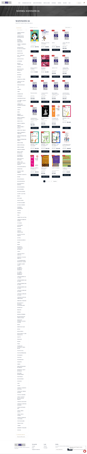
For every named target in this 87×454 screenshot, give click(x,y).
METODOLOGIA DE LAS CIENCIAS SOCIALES (21, 317)
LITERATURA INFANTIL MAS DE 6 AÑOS (21, 284)
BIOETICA (18, 72)
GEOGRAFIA (19, 228)
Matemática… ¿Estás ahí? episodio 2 (34, 145)
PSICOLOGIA (19, 357)
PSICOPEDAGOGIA (20, 359)
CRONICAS (19, 107)
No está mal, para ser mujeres (45, 119)
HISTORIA (19, 237)
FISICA (18, 215)
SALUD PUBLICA (20, 376)
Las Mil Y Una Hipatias (55, 167)
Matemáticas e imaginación (43, 68)
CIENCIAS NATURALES (21, 84)
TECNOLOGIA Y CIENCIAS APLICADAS (21, 392)
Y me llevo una (33, 42)
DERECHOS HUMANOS (21, 149)
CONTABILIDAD (19, 96)
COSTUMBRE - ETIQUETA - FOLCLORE (21, 101)
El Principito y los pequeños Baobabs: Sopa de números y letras (55, 119)
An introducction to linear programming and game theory (66, 94)
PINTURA (18, 341)
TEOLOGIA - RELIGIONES (21, 394)
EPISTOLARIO (19, 198)
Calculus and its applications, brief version (66, 68)
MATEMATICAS (19, 307)
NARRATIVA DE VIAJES (21, 326)
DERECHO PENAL (20, 142)
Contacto (33, 446)
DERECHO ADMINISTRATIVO (20, 115)
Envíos (33, 447)
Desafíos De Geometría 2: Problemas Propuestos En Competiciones (67, 168)
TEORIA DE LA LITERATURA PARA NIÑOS (21, 404)
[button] (84, 451)
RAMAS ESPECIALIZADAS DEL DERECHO (21, 367)
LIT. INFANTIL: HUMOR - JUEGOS (21, 265)
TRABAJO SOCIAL (20, 423)
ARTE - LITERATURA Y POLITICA (21, 56)
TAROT (18, 383)
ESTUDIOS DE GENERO (21, 202)
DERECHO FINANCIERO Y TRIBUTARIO (21, 133)
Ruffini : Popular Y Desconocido (44, 168)
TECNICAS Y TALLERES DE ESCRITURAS (21, 388)
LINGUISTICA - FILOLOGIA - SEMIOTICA (21, 258)
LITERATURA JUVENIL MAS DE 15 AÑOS (21, 294)
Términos (45, 446)
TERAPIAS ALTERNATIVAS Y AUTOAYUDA (21, 418)
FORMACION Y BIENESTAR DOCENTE (21, 220)
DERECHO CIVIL (20, 121)
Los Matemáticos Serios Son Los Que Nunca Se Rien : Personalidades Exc (67, 145)
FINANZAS (19, 212)
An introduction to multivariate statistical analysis (34, 119)
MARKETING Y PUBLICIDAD (21, 300)
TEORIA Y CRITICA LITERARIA (20, 415)
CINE (18, 87)
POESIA (18, 343)
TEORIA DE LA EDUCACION (21, 401)
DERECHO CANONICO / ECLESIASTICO (21, 118)
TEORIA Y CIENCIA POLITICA (20, 411)
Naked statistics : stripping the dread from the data (55, 94)
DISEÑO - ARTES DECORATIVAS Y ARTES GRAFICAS (21, 163)
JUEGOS (18, 251)
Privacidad (45, 447)
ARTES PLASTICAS (20, 58)
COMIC (18, 91)
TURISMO (19, 425)
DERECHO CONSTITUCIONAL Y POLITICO (20, 126)
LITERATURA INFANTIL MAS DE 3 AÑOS (21, 281)
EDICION (18, 176)
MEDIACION (19, 309)
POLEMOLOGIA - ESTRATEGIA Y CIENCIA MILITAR (21, 347)
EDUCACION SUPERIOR (21, 191)
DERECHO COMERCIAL (21, 123)
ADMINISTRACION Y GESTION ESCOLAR (20, 37)
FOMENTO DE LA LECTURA (21, 217)
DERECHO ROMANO (20, 147)
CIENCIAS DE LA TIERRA (21, 79)
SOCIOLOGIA (19, 381)
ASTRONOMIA (19, 61)
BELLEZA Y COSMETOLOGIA (20, 64)
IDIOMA (18, 244)
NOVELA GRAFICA (20, 331)
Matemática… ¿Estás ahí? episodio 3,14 (44, 145)
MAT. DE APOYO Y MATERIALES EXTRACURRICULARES (21, 304)
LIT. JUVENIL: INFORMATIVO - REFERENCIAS (20, 273)
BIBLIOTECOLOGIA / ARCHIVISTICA (20, 70)
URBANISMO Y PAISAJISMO (21, 427)
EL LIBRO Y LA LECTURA (21, 193)
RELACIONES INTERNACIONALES (20, 374)
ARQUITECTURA (20, 53)
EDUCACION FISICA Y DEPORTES (20, 184)
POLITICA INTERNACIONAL (21, 352)
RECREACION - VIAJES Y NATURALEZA (21, 370)
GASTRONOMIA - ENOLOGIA (20, 226)
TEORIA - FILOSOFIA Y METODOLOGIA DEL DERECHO (21, 398)
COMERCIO (19, 89)
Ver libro (34, 51)
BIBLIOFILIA (19, 66)
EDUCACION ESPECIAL (21, 181)
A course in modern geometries (44, 94)
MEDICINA (19, 312)
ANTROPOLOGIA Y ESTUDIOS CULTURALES (21, 48)
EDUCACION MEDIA (20, 189)
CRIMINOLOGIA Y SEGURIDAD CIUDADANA (21, 105)
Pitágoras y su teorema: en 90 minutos (45, 43)
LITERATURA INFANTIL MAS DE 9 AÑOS (21, 288)
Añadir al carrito (45, 49)
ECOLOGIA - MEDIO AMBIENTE (20, 172)
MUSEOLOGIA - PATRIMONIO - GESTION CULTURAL (21, 321)
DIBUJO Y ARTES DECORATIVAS (20, 152)
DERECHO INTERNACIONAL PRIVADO (21, 136)
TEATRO (18, 385)
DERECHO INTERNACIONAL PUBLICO (21, 140)
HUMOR (18, 242)
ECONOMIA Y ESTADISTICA (21, 174)
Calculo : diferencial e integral (66, 43)
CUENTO (18, 109)
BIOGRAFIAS (19, 74)
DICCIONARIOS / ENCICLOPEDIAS (20, 156)
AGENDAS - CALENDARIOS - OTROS (21, 45)
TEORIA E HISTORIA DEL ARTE (21, 408)
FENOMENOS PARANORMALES (20, 208)
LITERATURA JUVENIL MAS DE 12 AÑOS (21, 291)
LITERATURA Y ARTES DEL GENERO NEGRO (21, 298)
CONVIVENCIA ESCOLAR (21, 98)
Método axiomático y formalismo (34, 68)
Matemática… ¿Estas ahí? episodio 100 (55, 145)
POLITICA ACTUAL (20, 350)
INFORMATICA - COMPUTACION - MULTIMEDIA (20, 248)
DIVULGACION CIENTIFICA (21, 166)
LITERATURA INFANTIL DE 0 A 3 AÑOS (21, 277)
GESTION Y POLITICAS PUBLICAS (21, 235)
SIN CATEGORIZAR (20, 378)
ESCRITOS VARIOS (20, 200)
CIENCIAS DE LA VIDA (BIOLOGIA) (20, 82)
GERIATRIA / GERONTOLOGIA (20, 232)
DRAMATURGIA (19, 168)
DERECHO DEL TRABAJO (21, 130)
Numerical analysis (34, 93)
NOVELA (18, 329)
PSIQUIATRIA (19, 361)
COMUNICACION (20, 93)
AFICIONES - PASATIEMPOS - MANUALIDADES (20, 40)
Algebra (53, 42)
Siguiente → (55, 181)
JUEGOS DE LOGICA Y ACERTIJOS (21, 254)
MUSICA (18, 324)
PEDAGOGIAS (19, 339)
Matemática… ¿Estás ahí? (66, 119)
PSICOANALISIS (19, 355)
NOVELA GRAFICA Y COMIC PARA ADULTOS (21, 334)
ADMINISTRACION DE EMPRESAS (20, 33)
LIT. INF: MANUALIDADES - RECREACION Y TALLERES (21, 261)
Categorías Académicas (36, 449)
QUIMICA (18, 364)
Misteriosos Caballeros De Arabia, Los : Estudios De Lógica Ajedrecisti (34, 168)
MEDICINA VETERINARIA (21, 314)
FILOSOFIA (19, 210)
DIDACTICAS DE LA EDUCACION (20, 159)
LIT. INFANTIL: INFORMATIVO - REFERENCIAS (20, 268)
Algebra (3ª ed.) (54, 67)
